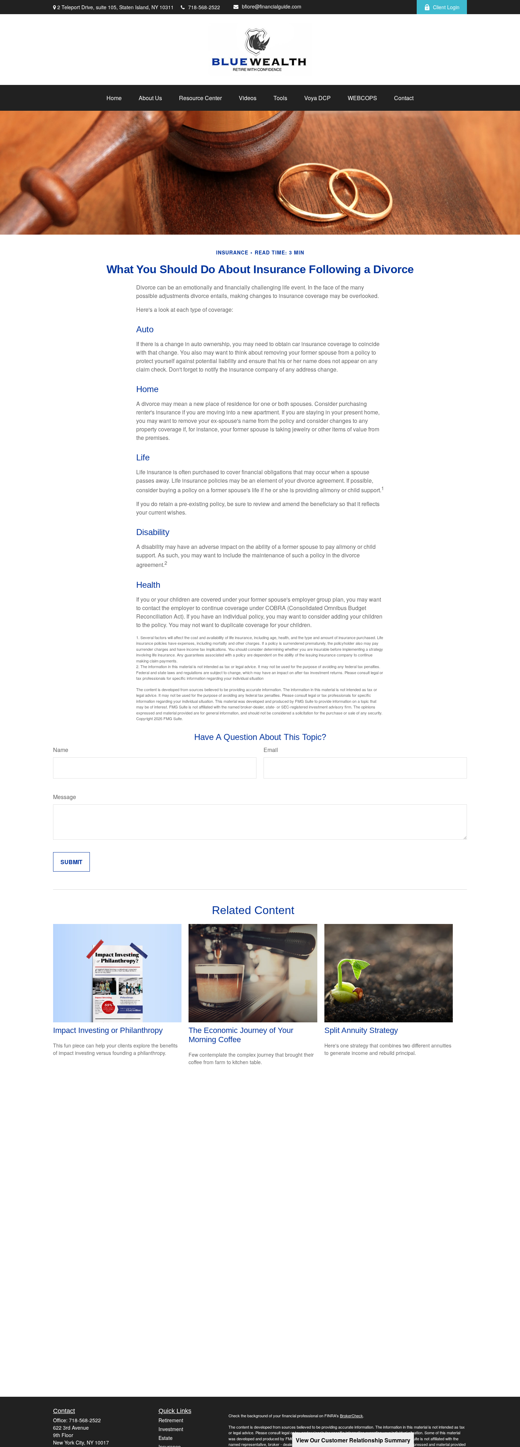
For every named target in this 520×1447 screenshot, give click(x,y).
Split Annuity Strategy (361, 1030)
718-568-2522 (204, 7)
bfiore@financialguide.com (271, 6)
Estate (165, 1437)
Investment (170, 1428)
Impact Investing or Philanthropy (108, 1030)
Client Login (446, 7)
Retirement (170, 1420)
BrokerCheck (351, 1415)
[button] (114, 98)
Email (271, 750)
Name (60, 750)
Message (64, 797)
